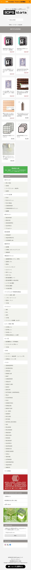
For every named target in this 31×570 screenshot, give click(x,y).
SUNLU (7, 454)
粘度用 (7, 191)
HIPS (7, 315)
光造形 (7, 185)
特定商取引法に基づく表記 (11, 500)
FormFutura (9, 403)
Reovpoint (9, 217)
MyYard (8, 419)
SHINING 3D (9, 448)
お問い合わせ (8, 504)
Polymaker (9, 429)
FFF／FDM (8, 183)
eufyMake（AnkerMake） (13, 392)
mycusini (8, 416)
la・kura (8, 411)
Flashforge (9, 397)
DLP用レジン (9, 329)
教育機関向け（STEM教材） (12, 341)
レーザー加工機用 (10, 283)
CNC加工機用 (9, 285)
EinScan (8, 220)
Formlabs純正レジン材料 (12, 335)
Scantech (8, 443)
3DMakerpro (9, 223)
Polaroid (8, 427)
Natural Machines (11, 421)
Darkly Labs (9, 384)
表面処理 (8, 252)
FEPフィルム (9, 272)
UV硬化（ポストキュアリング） (13, 249)
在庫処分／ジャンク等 (11, 359)
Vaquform (9, 464)
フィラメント (8, 306)
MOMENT (8, 413)
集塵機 (7, 211)
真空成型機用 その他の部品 (12, 280)
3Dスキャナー (8, 214)
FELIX (7, 395)
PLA (7, 312)
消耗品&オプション (9, 255)
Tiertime (8, 456)
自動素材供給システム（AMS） (13, 258)
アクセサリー (9, 228)
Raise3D (8, 438)
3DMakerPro (9, 365)
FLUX (7, 197)
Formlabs (8, 405)
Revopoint (9, 440)
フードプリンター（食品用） (12, 188)
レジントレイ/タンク (10, 266)
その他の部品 (9, 288)
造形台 (7, 264)
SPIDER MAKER (10, 451)
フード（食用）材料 (10, 295)
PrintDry (8, 432)
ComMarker (9, 205)
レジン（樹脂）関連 (9, 323)
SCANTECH (8, 225)
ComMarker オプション (12, 208)
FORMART (8, 235)
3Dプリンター (8, 179)
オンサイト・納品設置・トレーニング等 (15, 356)
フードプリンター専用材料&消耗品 (13, 291)
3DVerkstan (9, 368)
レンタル (8, 353)
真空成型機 (7, 231)
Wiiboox (8, 467)
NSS (7, 424)
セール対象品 (8, 470)
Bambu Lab (9, 373)
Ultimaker (9, 459)
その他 (7, 303)
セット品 (7, 338)
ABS (7, 309)
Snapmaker (9, 446)
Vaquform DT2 (10, 237)
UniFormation (10, 462)
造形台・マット (9, 300)
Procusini (8, 435)
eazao (7, 387)
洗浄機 (7, 247)
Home (10, 24)
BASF (7, 376)
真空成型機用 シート (10, 277)
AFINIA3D (8, 370)
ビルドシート (9, 269)
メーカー (15, 24)
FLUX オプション (10, 200)
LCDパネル (8, 275)
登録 (15, 535)
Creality (8, 381)
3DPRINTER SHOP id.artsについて (15, 557)
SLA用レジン (9, 332)
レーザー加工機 (8, 194)
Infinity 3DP (9, 408)
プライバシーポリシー (15, 559)
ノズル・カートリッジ (11, 297)
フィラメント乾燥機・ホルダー (13, 320)
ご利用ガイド (8, 496)
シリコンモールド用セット (12, 344)
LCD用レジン (9, 327)
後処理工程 (7, 243)
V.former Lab (9, 240)
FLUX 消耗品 (9, 203)
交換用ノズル (9, 261)
